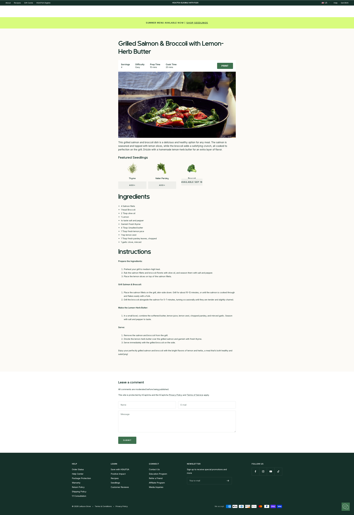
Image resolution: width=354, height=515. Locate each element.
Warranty (76, 482)
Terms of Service (195, 395)
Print (225, 66)
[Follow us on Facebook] (255, 471)
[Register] (228, 481)
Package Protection (81, 478)
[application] (345, 506)
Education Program (158, 474)
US (324, 3)
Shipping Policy (79, 491)
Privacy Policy (175, 395)
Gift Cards (28, 3)
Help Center (77, 474)
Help (336, 3)
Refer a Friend (155, 478)
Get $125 (344, 3)
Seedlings (115, 482)
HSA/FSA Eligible (43, 3)
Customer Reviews (120, 487)
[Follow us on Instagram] (263, 471)
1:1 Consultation (79, 496)
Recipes (17, 3)
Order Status (78, 469)
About (8, 3)
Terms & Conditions (103, 506)
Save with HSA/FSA (120, 469)
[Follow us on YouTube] (270, 471)
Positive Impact (118, 474)
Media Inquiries (156, 487)
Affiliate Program (157, 482)
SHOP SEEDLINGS (197, 23)
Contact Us (154, 469)
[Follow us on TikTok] (278, 471)
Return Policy (78, 487)
